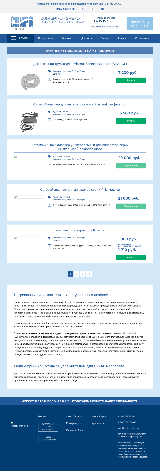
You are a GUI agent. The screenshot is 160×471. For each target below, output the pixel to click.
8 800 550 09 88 (127, 422)
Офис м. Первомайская (48, 438)
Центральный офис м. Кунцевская (48, 427)
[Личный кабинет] (92, 9)
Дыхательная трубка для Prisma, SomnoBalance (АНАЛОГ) (80, 64)
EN (102, 9)
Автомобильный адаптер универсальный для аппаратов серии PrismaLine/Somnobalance (80, 147)
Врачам (66, 38)
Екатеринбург (73, 423)
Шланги (56, 74)
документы (65, 9)
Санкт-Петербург (75, 416)
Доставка (86, 38)
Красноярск (98, 423)
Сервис (105, 38)
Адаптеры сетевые (61, 111)
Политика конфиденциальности (132, 434)
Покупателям (45, 38)
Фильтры (57, 240)
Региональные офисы (104, 27)
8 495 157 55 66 (105, 21)
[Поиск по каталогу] (83, 9)
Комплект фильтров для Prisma (80, 230)
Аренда (122, 38)
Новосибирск (99, 416)
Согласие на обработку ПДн (130, 436)
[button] (20, 38)
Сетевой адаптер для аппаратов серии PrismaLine (80, 189)
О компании (142, 38)
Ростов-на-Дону (74, 430)
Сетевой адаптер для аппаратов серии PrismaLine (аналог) (80, 104)
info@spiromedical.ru (130, 428)
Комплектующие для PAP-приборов (69, 71)
